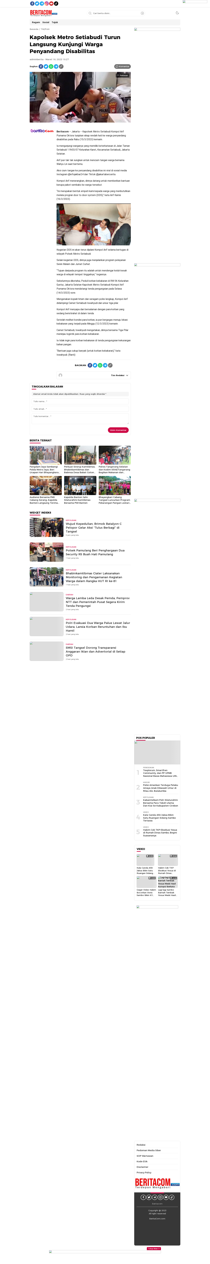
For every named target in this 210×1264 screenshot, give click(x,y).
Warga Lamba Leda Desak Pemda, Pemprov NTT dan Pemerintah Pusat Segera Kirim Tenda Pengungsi (98, 602)
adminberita (37, 59)
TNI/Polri (45, 29)
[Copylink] (61, 66)
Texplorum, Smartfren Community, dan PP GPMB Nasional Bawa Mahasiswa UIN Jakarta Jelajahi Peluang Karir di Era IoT (160, 776)
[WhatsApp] (51, 66)
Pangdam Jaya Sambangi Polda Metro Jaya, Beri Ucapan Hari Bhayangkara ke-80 (44, 471)
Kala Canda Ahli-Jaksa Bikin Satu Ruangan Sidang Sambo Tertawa (159, 818)
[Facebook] (41, 66)
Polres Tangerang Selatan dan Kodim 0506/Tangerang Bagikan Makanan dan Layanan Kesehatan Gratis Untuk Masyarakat (114, 472)
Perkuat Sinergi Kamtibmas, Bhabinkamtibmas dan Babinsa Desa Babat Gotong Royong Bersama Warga (79, 471)
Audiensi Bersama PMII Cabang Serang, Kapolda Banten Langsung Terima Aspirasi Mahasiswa (44, 501)
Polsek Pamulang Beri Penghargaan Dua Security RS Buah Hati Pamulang (95, 552)
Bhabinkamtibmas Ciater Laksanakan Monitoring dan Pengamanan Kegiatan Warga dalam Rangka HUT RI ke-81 (94, 577)
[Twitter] (46, 66)
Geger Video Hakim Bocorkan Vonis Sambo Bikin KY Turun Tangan (146, 894)
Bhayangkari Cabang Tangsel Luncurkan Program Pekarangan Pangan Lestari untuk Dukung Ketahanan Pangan (114, 503)
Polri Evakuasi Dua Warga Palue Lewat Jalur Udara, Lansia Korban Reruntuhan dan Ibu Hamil (98, 626)
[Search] (142, 13)
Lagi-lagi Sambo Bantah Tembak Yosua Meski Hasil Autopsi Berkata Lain (167, 895)
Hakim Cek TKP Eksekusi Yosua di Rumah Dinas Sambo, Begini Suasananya (160, 833)
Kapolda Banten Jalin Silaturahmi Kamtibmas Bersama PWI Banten (77, 500)
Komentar (124, 66)
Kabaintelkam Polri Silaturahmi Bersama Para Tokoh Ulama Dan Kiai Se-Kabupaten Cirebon (160, 803)
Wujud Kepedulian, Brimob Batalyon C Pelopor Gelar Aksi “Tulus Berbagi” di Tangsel (94, 527)
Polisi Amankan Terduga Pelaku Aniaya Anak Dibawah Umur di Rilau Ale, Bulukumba (160, 788)
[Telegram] (56, 66)
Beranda (34, 29)
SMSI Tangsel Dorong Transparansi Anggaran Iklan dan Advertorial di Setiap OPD (95, 651)
